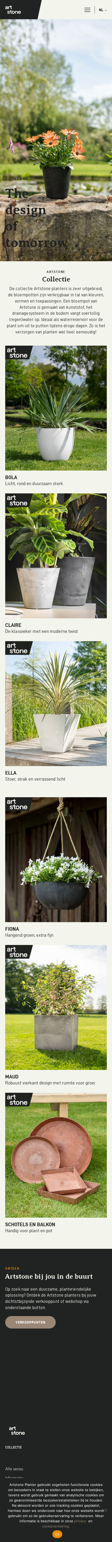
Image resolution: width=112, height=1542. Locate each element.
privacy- (80, 1521)
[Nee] (105, 1510)
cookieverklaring (55, 1526)
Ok (57, 1534)
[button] (87, 10)
